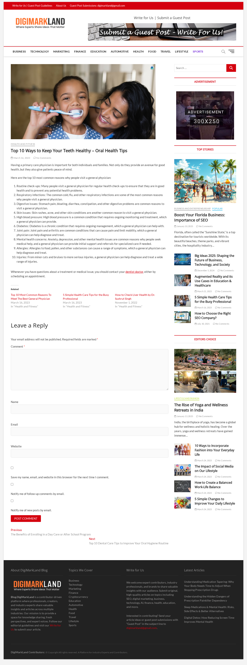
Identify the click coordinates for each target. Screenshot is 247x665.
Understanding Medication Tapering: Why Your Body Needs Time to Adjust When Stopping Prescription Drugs (209, 585)
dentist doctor (134, 271)
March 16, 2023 (21, 157)
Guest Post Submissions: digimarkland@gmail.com (97, 5)
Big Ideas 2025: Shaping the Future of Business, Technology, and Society (214, 260)
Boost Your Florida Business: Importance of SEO (199, 217)
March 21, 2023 (204, 291)
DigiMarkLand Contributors (27, 652)
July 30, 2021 (203, 323)
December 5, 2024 (205, 270)
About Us (61, 5)
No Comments (43, 157)
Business (19, 51)
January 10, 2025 (184, 226)
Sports (198, 51)
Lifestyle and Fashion (186, 398)
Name (14, 402)
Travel (166, 51)
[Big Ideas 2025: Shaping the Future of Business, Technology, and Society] (182, 259)
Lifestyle (181, 51)
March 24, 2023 (204, 460)
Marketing (61, 51)
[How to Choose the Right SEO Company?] (182, 317)
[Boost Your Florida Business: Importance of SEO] (205, 181)
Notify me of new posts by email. (31, 510)
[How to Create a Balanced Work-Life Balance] (182, 486)
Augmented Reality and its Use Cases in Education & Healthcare (214, 281)
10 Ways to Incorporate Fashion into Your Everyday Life (214, 450)
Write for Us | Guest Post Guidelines (32, 5)
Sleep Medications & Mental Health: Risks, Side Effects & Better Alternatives (209, 609)
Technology (39, 51)
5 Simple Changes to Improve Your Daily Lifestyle (215, 501)
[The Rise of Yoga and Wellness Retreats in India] (205, 371)
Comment (18, 346)
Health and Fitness (23, 143)
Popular (217, 208)
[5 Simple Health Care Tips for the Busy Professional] (182, 301)
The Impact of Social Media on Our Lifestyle (214, 468)
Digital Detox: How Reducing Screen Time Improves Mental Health (209, 619)
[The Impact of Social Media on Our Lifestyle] (182, 470)
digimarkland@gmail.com (141, 627)
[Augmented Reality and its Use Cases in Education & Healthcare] (182, 280)
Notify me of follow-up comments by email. (37, 493)
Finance (80, 51)
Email (14, 424)
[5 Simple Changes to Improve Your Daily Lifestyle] (182, 503)
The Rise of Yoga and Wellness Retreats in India (201, 407)
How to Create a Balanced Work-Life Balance (213, 484)
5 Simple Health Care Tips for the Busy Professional (213, 299)
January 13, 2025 (184, 416)
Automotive (120, 51)
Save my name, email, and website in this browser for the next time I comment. (60, 477)
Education (98, 51)
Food (152, 51)
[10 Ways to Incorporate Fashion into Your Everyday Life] (182, 449)
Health (138, 51)
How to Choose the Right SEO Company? (213, 315)
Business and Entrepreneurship (192, 208)
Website (16, 446)
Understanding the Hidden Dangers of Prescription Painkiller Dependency (206, 598)
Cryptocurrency (78, 596)
